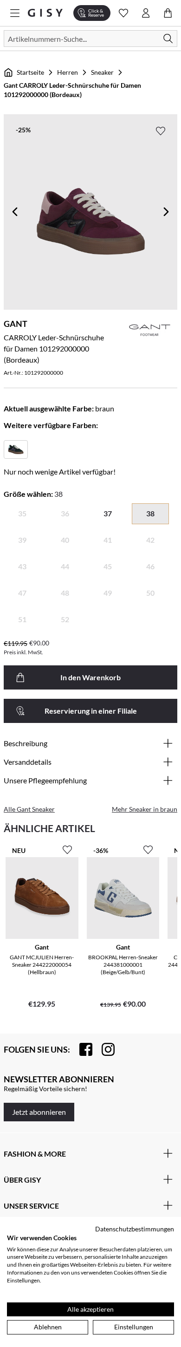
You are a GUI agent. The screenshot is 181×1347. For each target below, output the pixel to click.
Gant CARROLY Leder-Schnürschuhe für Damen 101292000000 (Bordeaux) (72, 89)
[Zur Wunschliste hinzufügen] (160, 131)
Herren (67, 72)
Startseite (30, 72)
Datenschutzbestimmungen (134, 1229)
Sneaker (102, 72)
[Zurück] (15, 211)
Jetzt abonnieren (39, 1111)
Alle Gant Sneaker (29, 809)
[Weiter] (166, 211)
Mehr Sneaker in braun (144, 809)
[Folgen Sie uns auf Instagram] (103, 1049)
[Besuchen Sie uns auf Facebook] (81, 1049)
